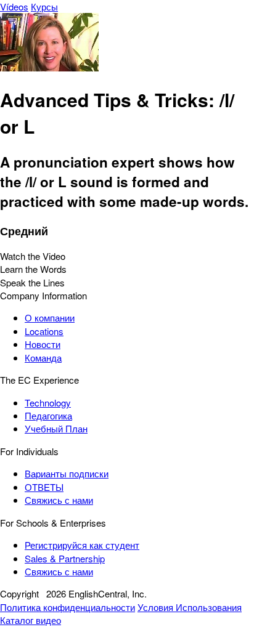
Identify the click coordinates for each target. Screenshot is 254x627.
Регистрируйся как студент (82, 544)
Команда (43, 357)
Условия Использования (189, 607)
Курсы (44, 6)
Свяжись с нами (59, 499)
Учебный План (56, 428)
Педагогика (48, 415)
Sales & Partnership (65, 558)
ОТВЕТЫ (44, 486)
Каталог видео (30, 619)
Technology (48, 402)
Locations (44, 331)
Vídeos (14, 6)
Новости (42, 344)
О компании (50, 317)
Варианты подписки (67, 473)
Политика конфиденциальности (67, 607)
